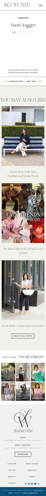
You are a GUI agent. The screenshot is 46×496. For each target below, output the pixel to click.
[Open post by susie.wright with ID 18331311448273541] (38, 372)
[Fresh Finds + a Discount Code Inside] (23, 290)
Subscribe (23, 454)
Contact (32, 471)
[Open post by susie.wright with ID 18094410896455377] (23, 372)
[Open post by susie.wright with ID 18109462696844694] (23, 391)
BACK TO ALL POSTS (23, 336)
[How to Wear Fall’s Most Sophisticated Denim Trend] (23, 136)
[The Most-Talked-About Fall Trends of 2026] (23, 213)
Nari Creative (30, 493)
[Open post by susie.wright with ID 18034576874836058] (8, 372)
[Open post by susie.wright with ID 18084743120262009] (38, 391)
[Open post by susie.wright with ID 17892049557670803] (8, 391)
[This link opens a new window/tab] (14, 364)
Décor (12, 471)
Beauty (12, 477)
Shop (32, 477)
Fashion (12, 464)
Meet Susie (32, 464)
